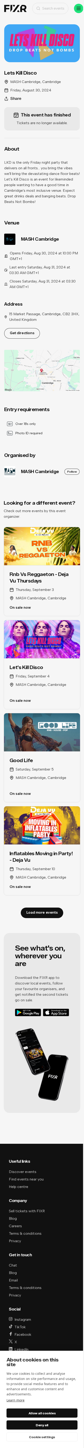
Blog (13, 1218)
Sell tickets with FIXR (27, 1211)
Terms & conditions (25, 1233)
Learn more (15, 1400)
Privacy (15, 1241)
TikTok (20, 1327)
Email (13, 1280)
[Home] (15, 8)
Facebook (22, 1334)
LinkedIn (21, 1349)
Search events (53, 8)
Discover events (22, 1171)
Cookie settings (42, 1437)
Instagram (22, 1319)
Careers (15, 1226)
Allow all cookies (42, 1413)
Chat (13, 1265)
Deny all (42, 1425)
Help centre (18, 1186)
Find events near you (26, 1179)
